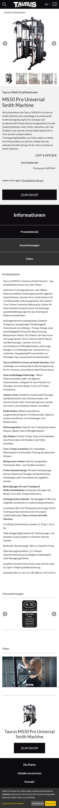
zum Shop (29, 195)
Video (29, 258)
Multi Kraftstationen (15, 12)
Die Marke (29, 764)
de (46, 4)
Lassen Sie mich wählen (13, 803)
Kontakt (29, 781)
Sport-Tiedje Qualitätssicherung (23, 567)
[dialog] (29, 798)
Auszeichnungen (29, 245)
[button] (5, 43)
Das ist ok (50, 803)
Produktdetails (30, 231)
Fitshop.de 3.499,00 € (44, 168)
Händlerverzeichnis (29, 773)
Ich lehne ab (37, 803)
